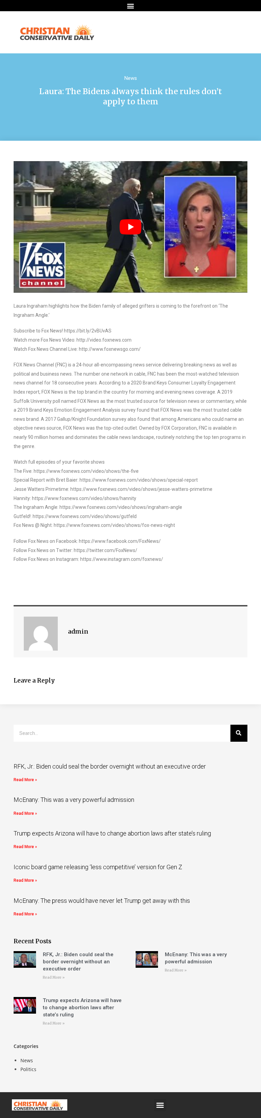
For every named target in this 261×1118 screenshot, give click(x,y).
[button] (130, 5)
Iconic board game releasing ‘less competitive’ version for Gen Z (98, 867)
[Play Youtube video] (130, 227)
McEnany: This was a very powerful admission (74, 799)
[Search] (238, 733)
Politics (28, 1069)
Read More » (25, 779)
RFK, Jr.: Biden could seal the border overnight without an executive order (110, 766)
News (130, 78)
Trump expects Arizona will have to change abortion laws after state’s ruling (112, 833)
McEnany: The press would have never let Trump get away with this (102, 900)
